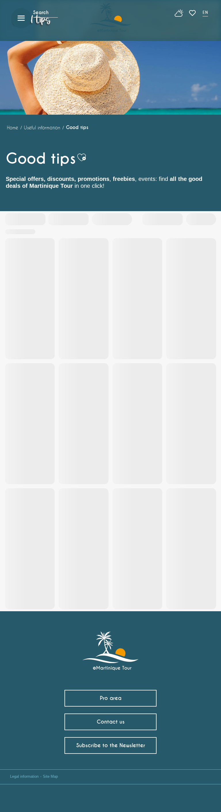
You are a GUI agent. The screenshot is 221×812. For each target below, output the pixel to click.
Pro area (110, 698)
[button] (206, 13)
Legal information (24, 776)
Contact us (111, 721)
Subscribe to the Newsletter (110, 745)
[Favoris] (193, 13)
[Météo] (179, 15)
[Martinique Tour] (110, 647)
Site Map (50, 776)
